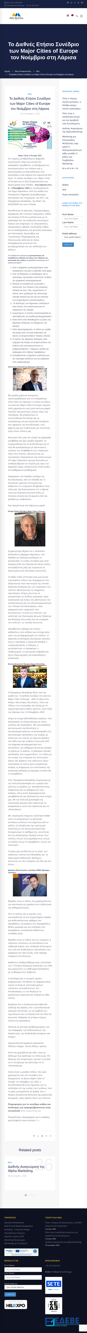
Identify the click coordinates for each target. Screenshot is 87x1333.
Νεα (30, 94)
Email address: (69, 233)
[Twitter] (46, 1136)
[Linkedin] (38, 1136)
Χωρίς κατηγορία (70, 194)
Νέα (37, 71)
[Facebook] (34, 1136)
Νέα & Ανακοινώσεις (23, 71)
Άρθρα (65, 184)
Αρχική (7, 71)
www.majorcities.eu (31, 1110)
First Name (68, 214)
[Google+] (51, 1136)
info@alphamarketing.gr (15, 5)
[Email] (42, 1136)
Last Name (68, 222)
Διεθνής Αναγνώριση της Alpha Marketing (26, 1169)
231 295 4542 (33, 5)
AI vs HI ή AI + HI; (70, 168)
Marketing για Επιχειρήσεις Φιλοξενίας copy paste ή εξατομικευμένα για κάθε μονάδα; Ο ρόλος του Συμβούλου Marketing (72, 150)
